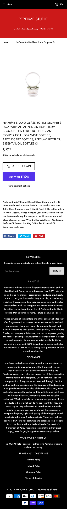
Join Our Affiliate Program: (18, 443)
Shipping (7, 155)
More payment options (19, 185)
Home (5, 42)
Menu (9, 4)
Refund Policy (33, 465)
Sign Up (57, 271)
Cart (61, 4)
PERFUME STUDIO (33, 19)
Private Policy (33, 459)
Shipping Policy (33, 472)
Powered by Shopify (47, 489)
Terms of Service (33, 478)
